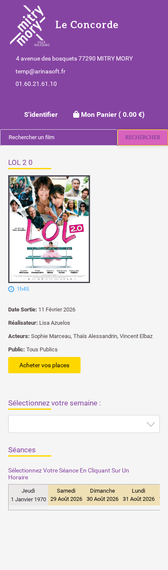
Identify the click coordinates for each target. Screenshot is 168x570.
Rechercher (142, 137)
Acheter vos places (44, 365)
